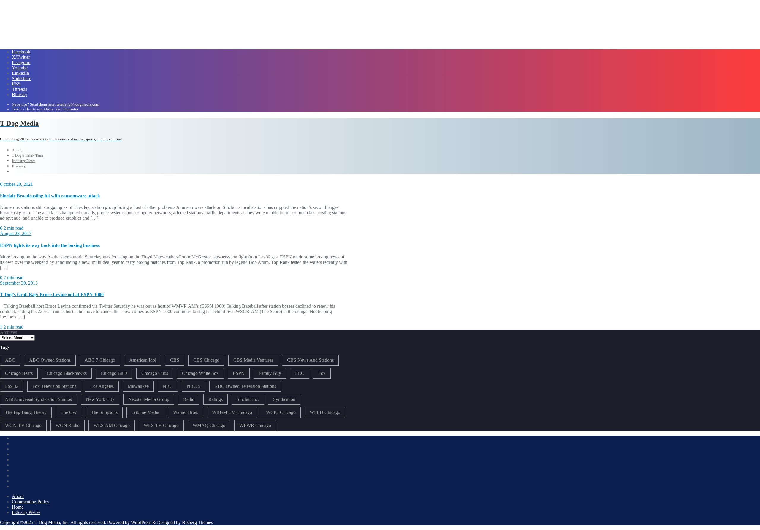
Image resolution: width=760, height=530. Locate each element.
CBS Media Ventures (253, 360)
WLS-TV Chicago (161, 425)
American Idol (142, 360)
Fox (322, 373)
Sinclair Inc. (248, 399)
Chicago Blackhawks (67, 373)
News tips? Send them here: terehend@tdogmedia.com (55, 104)
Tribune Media (145, 412)
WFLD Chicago (325, 412)
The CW (69, 412)
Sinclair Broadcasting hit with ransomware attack (50, 195)
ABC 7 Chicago (100, 360)
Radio (188, 399)
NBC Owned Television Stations (245, 386)
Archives (8, 332)
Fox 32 (11, 386)
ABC (10, 360)
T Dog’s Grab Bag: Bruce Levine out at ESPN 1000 (52, 294)
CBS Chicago (206, 360)
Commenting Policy (30, 501)
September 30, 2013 (19, 282)
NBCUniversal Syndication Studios (38, 399)
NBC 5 (193, 386)
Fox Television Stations (54, 386)
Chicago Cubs (154, 373)
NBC (168, 386)
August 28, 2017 (15, 233)
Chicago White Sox (200, 373)
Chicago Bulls (114, 373)
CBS (174, 360)
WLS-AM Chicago (112, 425)
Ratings (215, 399)
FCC (299, 373)
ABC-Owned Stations (50, 360)
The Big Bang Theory (26, 412)
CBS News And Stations (310, 360)
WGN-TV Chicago (23, 425)
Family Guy (270, 373)
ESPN (239, 373)
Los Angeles (102, 386)
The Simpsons (104, 412)
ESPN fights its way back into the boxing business (50, 245)
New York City (100, 399)
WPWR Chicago (255, 425)
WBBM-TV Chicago (232, 412)
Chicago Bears (19, 373)
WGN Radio (68, 425)
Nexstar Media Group (148, 399)
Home (17, 507)
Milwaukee (138, 386)
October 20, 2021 (16, 184)
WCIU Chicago (281, 412)
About (18, 496)
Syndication (284, 399)
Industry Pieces (26, 512)
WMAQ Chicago (209, 425)
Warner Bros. (185, 412)
